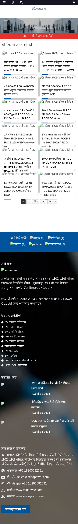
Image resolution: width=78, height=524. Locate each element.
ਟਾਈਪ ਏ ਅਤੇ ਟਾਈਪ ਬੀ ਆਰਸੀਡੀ (22, 360)
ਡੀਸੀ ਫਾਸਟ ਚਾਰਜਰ (14, 346)
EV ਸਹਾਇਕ (11, 355)
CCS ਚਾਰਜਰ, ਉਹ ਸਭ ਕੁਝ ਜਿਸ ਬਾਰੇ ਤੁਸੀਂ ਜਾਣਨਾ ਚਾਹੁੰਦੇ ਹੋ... (52, 423)
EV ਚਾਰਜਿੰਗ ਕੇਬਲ (14, 331)
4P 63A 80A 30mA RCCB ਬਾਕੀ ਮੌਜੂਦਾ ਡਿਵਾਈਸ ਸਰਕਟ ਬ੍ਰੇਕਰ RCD (19, 90)
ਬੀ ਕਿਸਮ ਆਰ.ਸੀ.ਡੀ (42, 35)
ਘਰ (25, 35)
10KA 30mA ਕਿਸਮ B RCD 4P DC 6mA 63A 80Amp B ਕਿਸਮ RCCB (57, 162)
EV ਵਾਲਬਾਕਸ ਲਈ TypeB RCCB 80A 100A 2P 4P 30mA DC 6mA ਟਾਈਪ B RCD (18, 188)
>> (42, 201)
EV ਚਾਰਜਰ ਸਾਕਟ (14, 326)
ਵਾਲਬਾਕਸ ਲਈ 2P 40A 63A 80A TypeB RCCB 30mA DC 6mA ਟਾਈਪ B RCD (19, 114)
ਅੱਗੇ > (35, 201)
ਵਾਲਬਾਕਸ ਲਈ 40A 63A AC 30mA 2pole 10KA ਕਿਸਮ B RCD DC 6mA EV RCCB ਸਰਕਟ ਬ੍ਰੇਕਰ (57, 188)
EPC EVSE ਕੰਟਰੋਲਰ (16, 365)
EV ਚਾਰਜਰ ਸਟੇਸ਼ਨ (14, 341)
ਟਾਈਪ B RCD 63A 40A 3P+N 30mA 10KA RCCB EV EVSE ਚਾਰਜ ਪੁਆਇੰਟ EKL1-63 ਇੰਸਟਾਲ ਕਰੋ (19, 164)
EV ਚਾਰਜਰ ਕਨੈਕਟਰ (15, 322)
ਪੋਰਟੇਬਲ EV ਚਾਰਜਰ (15, 336)
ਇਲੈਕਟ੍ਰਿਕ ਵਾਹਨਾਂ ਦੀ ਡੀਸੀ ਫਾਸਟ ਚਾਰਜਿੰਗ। (48, 404)
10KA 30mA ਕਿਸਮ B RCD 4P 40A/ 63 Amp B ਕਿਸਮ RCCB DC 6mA (56, 114)
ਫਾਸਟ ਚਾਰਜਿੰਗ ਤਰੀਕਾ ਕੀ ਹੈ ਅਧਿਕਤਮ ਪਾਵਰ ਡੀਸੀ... (51, 385)
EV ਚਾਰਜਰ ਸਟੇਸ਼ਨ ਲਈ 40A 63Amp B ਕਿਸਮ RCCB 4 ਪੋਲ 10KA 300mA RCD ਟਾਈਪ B (56, 140)
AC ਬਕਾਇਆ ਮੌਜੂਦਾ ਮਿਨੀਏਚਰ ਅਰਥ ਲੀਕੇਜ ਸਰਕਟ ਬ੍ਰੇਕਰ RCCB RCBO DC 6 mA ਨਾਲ (58, 66)
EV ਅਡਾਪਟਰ (12, 350)
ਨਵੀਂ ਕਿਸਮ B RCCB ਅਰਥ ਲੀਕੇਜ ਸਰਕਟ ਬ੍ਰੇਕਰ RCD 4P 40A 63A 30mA (20, 66)
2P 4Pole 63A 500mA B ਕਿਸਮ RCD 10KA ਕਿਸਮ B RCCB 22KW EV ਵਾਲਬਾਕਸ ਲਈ (19, 140)
